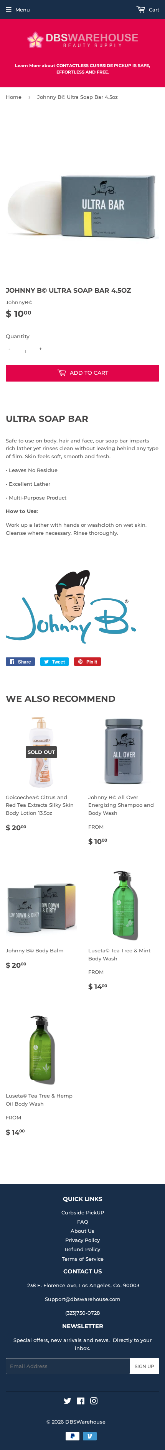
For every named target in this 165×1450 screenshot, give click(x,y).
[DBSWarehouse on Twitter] (67, 1402)
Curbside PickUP (82, 1212)
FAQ (82, 1222)
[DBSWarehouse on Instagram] (94, 1402)
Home (13, 97)
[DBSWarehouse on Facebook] (81, 1402)
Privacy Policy (82, 1240)
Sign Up (144, 1366)
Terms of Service (83, 1259)
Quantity (18, 336)
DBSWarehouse (85, 1422)
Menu (22, 10)
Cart (153, 10)
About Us (82, 1231)
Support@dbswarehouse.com (82, 1299)
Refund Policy (82, 1249)
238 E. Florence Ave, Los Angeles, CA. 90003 (83, 1285)
